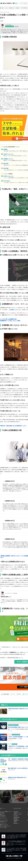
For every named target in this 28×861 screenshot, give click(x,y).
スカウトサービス (3, 823)
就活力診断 (16, 815)
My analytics (16, 811)
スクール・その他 (3, 827)
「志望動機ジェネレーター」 (15, 309)
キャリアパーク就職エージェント (6, 811)
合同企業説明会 (2, 815)
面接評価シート (16, 823)
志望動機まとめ (16, 820)
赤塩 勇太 (17, 26)
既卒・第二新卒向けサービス (5, 826)
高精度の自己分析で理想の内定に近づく (17, 777)
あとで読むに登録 (5, 694)
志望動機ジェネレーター (18, 812)
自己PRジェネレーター (18, 814)
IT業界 (2, 20)
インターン (6, 796)
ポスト (20, 694)
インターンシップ (3, 817)
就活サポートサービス (4, 824)
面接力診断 (16, 818)
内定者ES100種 (16, 817)
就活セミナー (2, 814)
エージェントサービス (4, 820)
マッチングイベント (3, 818)
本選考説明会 (2, 812)
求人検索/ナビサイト (3, 821)
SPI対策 (15, 821)
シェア (13, 694)
